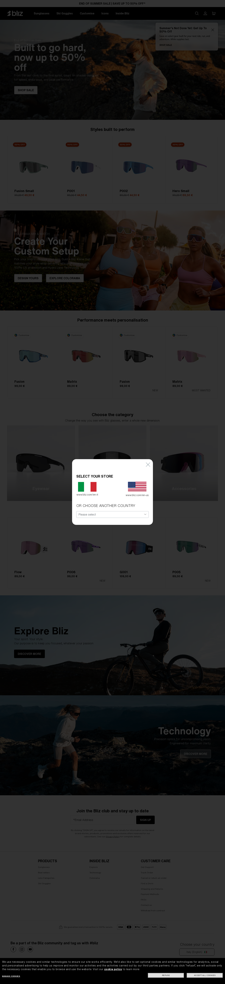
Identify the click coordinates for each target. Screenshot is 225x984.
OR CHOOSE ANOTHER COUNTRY (105, 505)
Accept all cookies (205, 975)
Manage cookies (11, 976)
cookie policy (113, 969)
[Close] (148, 464)
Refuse (166, 975)
